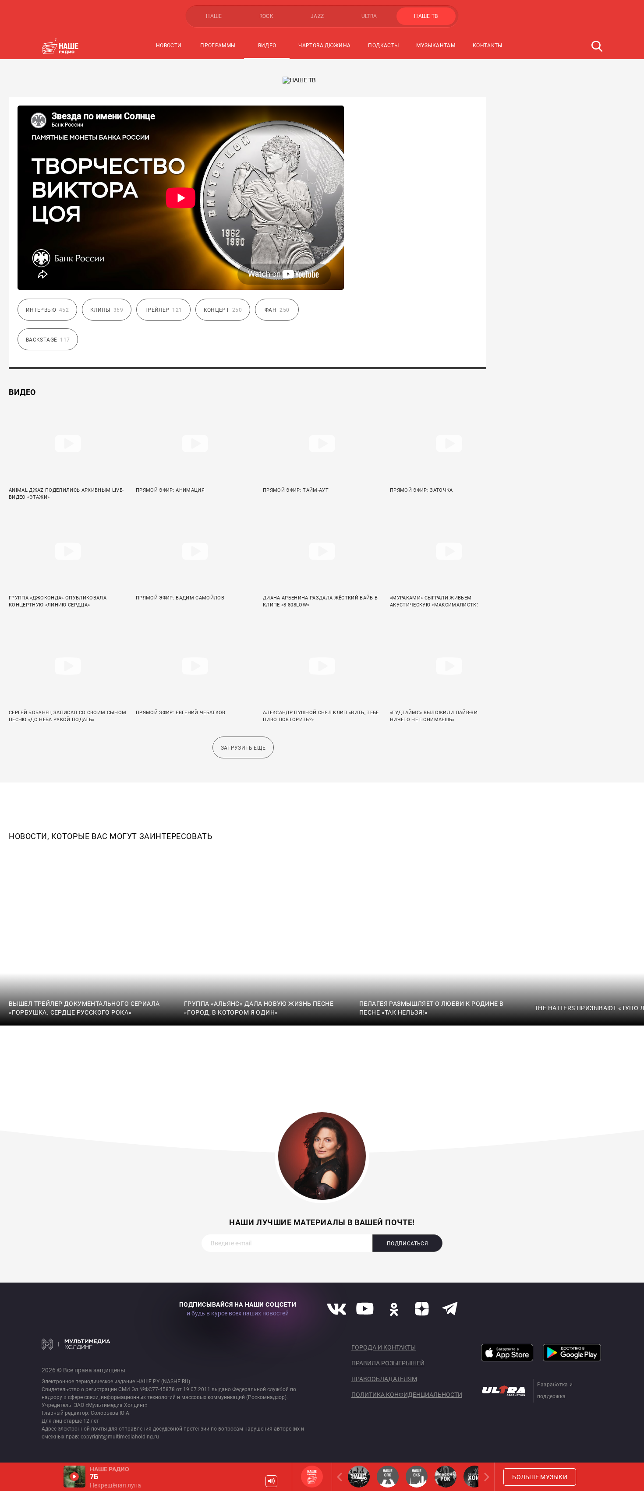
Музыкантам (435, 45)
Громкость (271, 1481)
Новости (169, 45)
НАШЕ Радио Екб (417, 1476)
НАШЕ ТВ (426, 16)
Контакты (487, 45)
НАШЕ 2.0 (359, 1476)
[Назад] (341, 1477)
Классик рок (445, 1476)
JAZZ (317, 16)
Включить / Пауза (74, 1476)
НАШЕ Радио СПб (388, 1476)
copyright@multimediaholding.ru (120, 1437)
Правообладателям (384, 1378)
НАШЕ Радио (312, 1476)
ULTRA (369, 16)
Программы (217, 45)
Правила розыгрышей (388, 1363)
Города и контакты (383, 1347)
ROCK (266, 16)
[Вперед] (485, 1477)
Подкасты (383, 45)
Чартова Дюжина (324, 45)
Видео (267, 45)
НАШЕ (214, 16)
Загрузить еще (243, 748)
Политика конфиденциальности (406, 1394)
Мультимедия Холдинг (76, 1344)
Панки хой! (474, 1476)
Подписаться (407, 1244)
